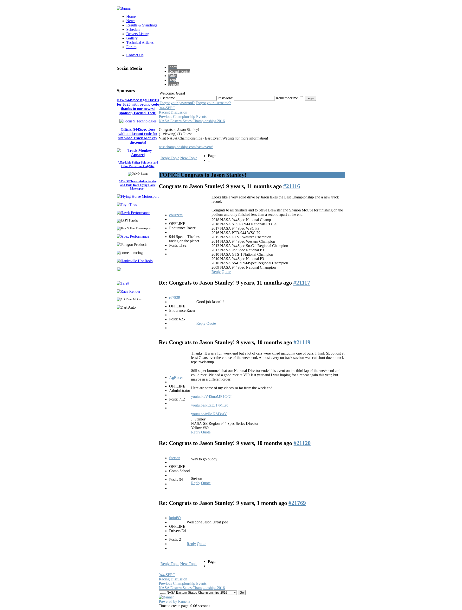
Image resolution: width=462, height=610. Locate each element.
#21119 (302, 342)
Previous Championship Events (182, 116)
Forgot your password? (177, 103)
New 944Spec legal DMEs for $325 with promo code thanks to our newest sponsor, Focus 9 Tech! (138, 106)
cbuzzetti (176, 215)
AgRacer (176, 377)
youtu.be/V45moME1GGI (211, 396)
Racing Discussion (173, 112)
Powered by (168, 601)
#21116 (291, 186)
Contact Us (134, 55)
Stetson (174, 458)
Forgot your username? (213, 103)
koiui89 (175, 518)
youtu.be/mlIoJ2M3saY (209, 414)
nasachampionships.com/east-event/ (186, 147)
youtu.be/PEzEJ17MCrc (209, 405)
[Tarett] (123, 283)
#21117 (301, 283)
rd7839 (174, 297)
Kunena (184, 601)
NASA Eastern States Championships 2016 (192, 121)
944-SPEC (167, 108)
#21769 (297, 503)
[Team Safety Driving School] (138, 276)
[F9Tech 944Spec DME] (137, 121)
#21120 (302, 443)
